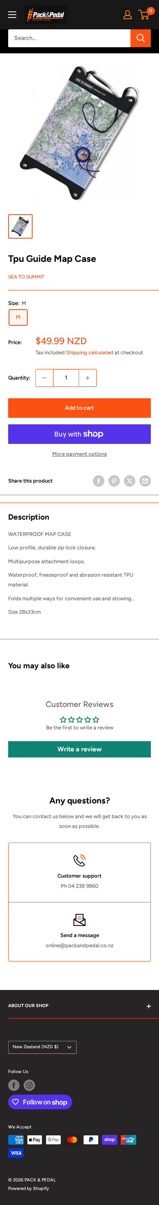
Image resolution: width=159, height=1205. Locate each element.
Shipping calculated (89, 352)
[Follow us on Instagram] (29, 1085)
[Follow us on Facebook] (14, 1085)
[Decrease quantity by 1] (44, 377)
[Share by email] (145, 481)
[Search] (140, 38)
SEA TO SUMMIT (26, 277)
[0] (144, 15)
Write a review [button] (79, 749)
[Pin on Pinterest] (114, 481)
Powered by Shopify (28, 1188)
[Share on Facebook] (98, 481)
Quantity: (19, 378)
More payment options (79, 454)
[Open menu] (12, 14)
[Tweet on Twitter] (129, 481)
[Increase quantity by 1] (87, 377)
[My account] (128, 14)
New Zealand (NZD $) (35, 1046)
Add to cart (79, 407)
